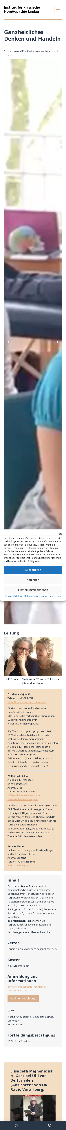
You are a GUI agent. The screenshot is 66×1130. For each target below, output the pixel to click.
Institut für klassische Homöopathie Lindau (22, 9)
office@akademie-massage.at (24, 795)
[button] (60, 534)
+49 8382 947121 (18, 990)
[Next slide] (57, 342)
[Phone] (49, 1125)
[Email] (16, 1125)
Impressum (55, 596)
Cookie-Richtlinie (14, 596)
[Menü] (58, 9)
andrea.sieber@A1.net (20, 865)
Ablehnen (33, 580)
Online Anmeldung (23, 998)
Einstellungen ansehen (33, 590)
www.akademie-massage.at (23, 799)
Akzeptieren (33, 569)
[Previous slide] (8, 342)
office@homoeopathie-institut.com (27, 702)
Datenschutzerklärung (35, 596)
